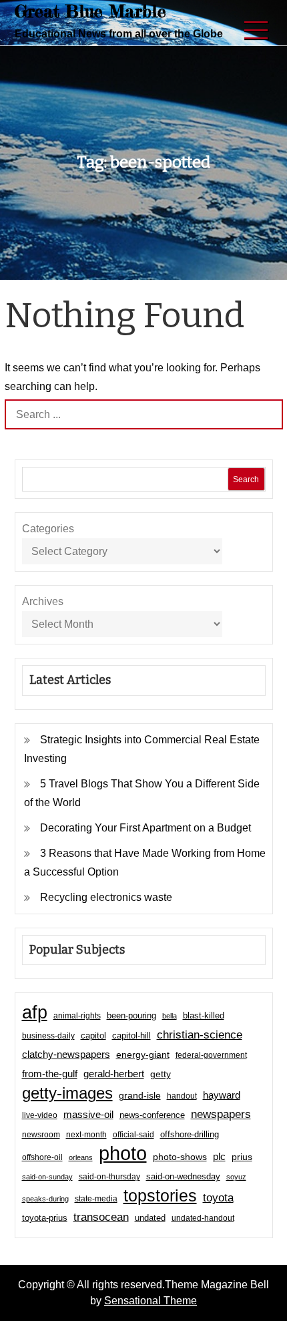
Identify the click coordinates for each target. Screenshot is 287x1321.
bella (169, 1016)
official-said (133, 1134)
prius (242, 1156)
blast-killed (203, 1015)
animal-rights (77, 1015)
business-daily (48, 1036)
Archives (42, 601)
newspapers (221, 1114)
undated (150, 1218)
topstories (160, 1195)
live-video (39, 1115)
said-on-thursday (109, 1176)
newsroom (41, 1134)
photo (123, 1153)
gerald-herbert (113, 1073)
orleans (81, 1157)
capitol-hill (131, 1035)
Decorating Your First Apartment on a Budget (145, 827)
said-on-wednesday (183, 1176)
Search (246, 479)
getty (160, 1074)
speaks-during (45, 1199)
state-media (96, 1198)
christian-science (199, 1034)
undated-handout (203, 1218)
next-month (86, 1134)
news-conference (152, 1115)
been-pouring (131, 1015)
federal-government (211, 1055)
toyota (218, 1197)
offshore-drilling (189, 1134)
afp (34, 1012)
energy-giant (143, 1055)
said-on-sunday (47, 1177)
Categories (48, 528)
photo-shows (180, 1157)
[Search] (268, 414)
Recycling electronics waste (106, 897)
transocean (101, 1217)
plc (219, 1156)
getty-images (67, 1093)
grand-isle (140, 1095)
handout (182, 1096)
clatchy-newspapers (66, 1054)
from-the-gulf (49, 1073)
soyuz (236, 1177)
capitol (93, 1036)
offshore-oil (42, 1157)
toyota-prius (44, 1218)
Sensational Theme (150, 1300)
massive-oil (88, 1114)
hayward (221, 1095)
